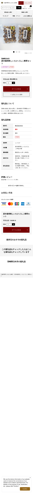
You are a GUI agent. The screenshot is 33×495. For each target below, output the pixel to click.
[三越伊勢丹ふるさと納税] (9, 3)
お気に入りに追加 (17, 94)
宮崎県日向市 (5, 58)
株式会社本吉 (19, 125)
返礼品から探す (8, 12)
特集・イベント (16, 15)
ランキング (5, 15)
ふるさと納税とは (27, 15)
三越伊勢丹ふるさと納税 (7, 274)
